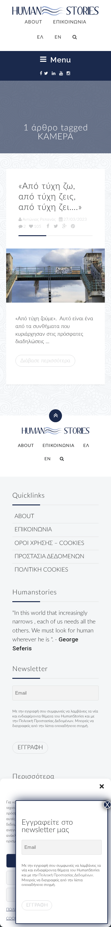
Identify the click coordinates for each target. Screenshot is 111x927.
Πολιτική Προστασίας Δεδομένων (46, 721)
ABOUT (33, 22)
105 (37, 226)
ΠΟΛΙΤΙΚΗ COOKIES (41, 570)
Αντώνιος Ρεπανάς (39, 219)
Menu (59, 59)
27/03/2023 (75, 219)
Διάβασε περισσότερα (45, 360)
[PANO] (55, 276)
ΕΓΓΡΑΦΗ (30, 748)
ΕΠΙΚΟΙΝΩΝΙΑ (69, 22)
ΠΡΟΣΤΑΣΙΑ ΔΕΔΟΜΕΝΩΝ (49, 556)
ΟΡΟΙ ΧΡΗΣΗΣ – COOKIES (49, 543)
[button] (102, 786)
